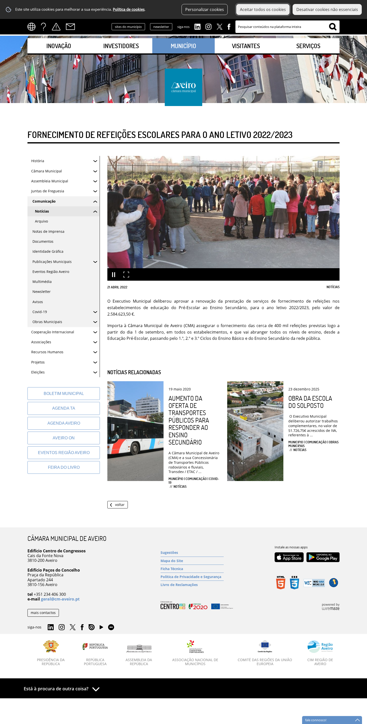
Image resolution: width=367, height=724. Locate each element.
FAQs (43, 27)
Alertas (56, 26)
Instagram (208, 26)
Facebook (228, 26)
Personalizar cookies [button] (204, 9)
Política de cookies (129, 9)
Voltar (120, 504)
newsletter (161, 26)
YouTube (101, 628)
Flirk (111, 627)
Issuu (92, 627)
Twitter (219, 26)
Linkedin (197, 26)
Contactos (70, 26)
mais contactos (43, 612)
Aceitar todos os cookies (263, 9)
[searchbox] (287, 26)
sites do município (128, 26)
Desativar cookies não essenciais (327, 9)
